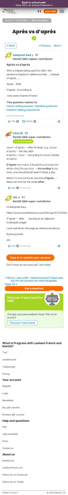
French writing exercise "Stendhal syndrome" (32, 106)
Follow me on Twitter (13, 481)
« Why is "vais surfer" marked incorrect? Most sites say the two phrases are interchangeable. (34, 279)
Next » (57, 45)
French (8, 20)
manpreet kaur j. (23, 55)
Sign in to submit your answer (30, 257)
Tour (4, 352)
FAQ (4, 427)
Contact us (7, 448)
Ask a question (34, 288)
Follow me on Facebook (15, 474)
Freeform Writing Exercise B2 (23, 109)
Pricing (5, 374)
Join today (45, 264)
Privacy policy (10, 493)
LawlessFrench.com (12, 467)
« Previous (45, 45)
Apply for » (11, 284)
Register (6, 386)
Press (5, 441)
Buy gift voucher (11, 407)
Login (5, 393)
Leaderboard (9, 359)
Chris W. (18, 133)
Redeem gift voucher (13, 414)
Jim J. (16, 197)
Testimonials (8, 366)
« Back (11, 45)
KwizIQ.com (8, 460)
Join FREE (50, 11)
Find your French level (22, 322)
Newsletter (8, 400)
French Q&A (21, 20)
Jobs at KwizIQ (10, 434)
